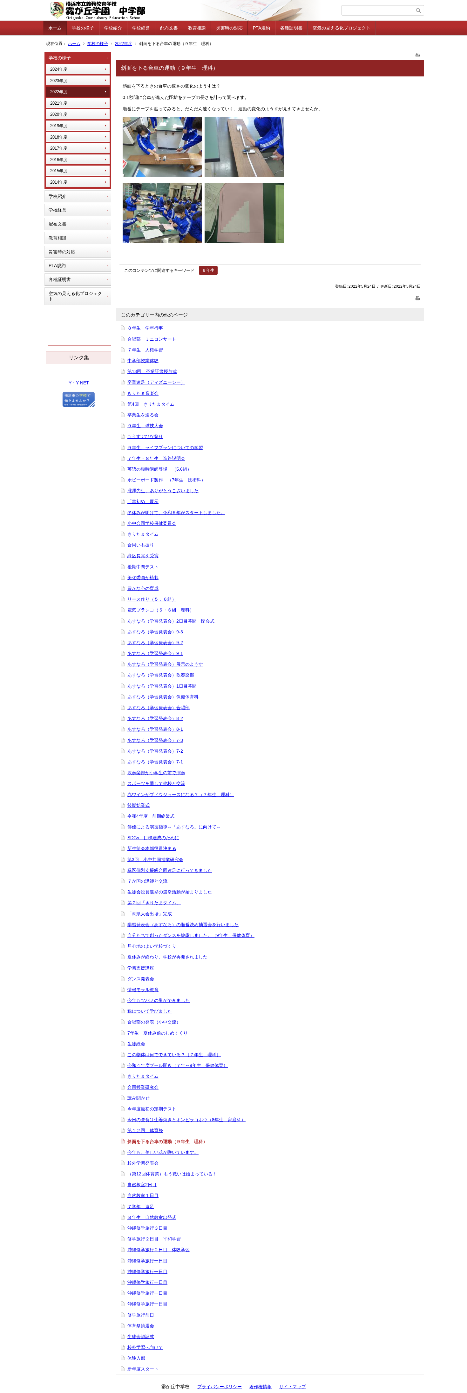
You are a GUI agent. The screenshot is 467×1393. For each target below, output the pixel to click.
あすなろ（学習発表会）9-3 (155, 631)
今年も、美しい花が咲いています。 (163, 1152)
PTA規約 (261, 27)
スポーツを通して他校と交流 (156, 783)
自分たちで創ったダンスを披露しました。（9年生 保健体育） (190, 935)
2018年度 (58, 137)
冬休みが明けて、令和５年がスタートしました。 (176, 512)
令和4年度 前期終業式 (150, 816)
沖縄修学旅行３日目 (147, 1228)
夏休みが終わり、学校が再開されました (167, 956)
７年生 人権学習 (145, 349)
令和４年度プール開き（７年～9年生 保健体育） (177, 1065)
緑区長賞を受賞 (143, 555)
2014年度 (58, 182)
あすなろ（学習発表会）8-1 (155, 729)
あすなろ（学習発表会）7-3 (155, 740)
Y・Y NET (79, 382)
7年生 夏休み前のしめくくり (157, 1033)
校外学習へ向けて (145, 1347)
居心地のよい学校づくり (151, 946)
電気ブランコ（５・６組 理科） (160, 609)
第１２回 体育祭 (145, 1130)
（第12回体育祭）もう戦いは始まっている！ (172, 1173)
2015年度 (58, 170)
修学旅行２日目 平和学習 (154, 1238)
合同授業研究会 (143, 1087)
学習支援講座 (140, 968)
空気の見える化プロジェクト (341, 27)
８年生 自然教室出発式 (151, 1217)
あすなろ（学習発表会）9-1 (155, 653)
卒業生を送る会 (143, 414)
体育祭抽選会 (140, 1325)
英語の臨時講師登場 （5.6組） (159, 469)
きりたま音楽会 (143, 393)
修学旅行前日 (140, 1315)
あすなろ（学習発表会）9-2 (155, 642)
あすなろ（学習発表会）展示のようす (165, 664)
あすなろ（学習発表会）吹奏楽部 (160, 674)
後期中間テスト (143, 566)
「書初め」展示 (143, 501)
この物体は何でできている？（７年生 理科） (174, 1054)
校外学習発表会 (143, 1163)
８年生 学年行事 (145, 327)
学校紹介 (113, 27)
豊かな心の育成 (143, 588)
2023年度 (58, 80)
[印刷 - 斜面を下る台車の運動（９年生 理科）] (418, 53)
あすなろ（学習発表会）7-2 (155, 751)
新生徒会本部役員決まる (151, 848)
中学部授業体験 (143, 360)
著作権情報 (260, 1386)
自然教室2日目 (142, 1184)
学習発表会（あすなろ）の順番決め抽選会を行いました (183, 924)
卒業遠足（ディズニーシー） (156, 382)
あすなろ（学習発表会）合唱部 (158, 707)
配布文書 (169, 27)
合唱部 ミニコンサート (151, 339)
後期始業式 (138, 805)
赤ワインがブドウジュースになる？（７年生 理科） (180, 794)
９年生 (208, 270)
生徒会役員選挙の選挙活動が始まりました (169, 891)
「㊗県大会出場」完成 (149, 913)
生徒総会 (136, 1043)
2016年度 (58, 159)
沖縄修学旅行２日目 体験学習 (158, 1249)
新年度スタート (143, 1368)
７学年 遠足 (140, 1206)
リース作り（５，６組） (151, 599)
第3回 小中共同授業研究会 (155, 859)
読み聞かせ (138, 1098)
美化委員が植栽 (143, 577)
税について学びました (149, 1011)
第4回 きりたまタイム (150, 404)
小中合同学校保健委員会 (151, 523)
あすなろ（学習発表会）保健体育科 (163, 696)
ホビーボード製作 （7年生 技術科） (166, 479)
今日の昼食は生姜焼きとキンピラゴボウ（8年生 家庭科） (186, 1119)
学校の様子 (83, 27)
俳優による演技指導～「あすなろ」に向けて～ (174, 826)
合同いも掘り (140, 544)
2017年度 (58, 148)
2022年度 (123, 43)
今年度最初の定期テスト (151, 1108)
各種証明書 (291, 27)
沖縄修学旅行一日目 (147, 1260)
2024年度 (58, 69)
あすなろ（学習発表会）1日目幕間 (162, 686)
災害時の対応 (229, 27)
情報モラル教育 (143, 989)
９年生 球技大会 (145, 425)
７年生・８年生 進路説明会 (156, 458)
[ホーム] (193, 10)
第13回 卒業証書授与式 (152, 371)
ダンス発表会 (140, 978)
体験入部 (136, 1358)
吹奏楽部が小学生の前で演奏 (156, 772)
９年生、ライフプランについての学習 (165, 447)
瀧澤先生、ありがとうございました (163, 490)
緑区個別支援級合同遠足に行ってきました (169, 870)
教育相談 (197, 27)
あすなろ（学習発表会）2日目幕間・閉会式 (170, 621)
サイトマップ (292, 1386)
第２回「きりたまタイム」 (154, 902)
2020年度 (58, 114)
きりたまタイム (143, 534)
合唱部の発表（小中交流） (154, 1021)
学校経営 (141, 27)
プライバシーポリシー (219, 1386)
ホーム (55, 27)
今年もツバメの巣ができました (158, 1000)
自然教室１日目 (143, 1195)
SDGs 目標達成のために (153, 837)
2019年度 (58, 125)
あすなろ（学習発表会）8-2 (155, 718)
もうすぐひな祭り (145, 436)
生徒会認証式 (140, 1336)
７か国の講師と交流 (147, 881)
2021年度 (58, 103)
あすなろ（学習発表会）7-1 (155, 761)
